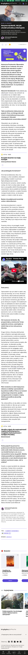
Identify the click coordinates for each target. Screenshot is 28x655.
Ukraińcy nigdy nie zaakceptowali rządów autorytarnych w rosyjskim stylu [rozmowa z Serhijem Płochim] (13, 432)
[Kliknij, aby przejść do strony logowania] (26, 3)
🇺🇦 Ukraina (5, 533)
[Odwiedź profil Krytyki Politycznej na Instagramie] (12, 642)
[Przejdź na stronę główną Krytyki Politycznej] (8, 629)
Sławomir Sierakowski (12, 531)
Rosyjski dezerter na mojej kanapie (10, 159)
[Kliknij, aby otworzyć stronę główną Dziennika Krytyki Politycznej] (14, 653)
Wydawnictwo (9, 653)
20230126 (9, 537)
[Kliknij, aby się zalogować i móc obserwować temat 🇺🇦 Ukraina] (9, 533)
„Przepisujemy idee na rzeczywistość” (11, 634)
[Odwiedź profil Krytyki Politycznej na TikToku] (15, 642)
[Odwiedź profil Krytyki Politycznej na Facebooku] (9, 642)
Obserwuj (19, 653)
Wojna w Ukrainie (6, 23)
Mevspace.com (15, 646)
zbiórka (3, 68)
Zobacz (10, 580)
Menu (25, 653)
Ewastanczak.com (5, 648)
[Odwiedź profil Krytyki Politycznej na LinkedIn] (20, 642)
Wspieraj (3, 653)
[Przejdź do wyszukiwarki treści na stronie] (20, 3)
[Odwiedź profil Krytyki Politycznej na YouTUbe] (18, 642)
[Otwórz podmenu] (26, 634)
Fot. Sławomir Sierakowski (1, 19)
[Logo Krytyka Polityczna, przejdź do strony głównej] (9, 3)
